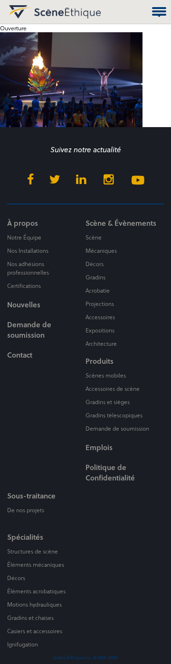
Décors (95, 263)
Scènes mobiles (106, 375)
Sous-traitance (31, 495)
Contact (19, 355)
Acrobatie (98, 290)
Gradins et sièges (108, 401)
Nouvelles (23, 304)
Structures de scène (32, 551)
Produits (100, 361)
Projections (100, 303)
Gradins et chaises (30, 617)
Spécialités (25, 537)
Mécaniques (101, 250)
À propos (22, 223)
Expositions (100, 330)
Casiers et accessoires (34, 631)
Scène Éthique (18, 11)
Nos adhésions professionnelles (28, 268)
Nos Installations (27, 250)
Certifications (24, 285)
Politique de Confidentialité (110, 472)
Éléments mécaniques (35, 564)
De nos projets (25, 510)
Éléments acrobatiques (36, 591)
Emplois (99, 447)
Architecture (101, 343)
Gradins (95, 277)
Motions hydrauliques (34, 604)
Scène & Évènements (121, 223)
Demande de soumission (29, 329)
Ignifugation (22, 644)
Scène (94, 237)
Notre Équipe (24, 237)
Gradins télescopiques (114, 415)
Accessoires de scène (113, 388)
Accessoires (100, 317)
